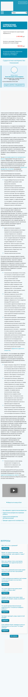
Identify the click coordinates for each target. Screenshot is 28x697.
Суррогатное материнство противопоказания (10, 517)
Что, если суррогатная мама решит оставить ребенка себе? (12, 589)
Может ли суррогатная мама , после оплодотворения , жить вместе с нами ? (13, 553)
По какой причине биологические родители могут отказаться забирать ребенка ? (12, 607)
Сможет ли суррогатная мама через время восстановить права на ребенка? (13, 598)
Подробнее (5, 548)
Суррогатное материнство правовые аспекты (13, 513)
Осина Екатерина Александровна (14, 76)
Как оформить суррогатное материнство (15, 510)
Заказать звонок (22, 2)
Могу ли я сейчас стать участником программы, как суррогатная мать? (12, 561)
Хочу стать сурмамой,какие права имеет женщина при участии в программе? (13, 570)
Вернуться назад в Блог (15, 502)
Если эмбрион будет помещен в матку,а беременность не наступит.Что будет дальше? (13, 626)
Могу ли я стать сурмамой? (10, 545)
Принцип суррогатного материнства (13, 520)
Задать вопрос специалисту (14, 85)
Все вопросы (14, 636)
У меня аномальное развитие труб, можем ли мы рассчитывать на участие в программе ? (14, 580)
